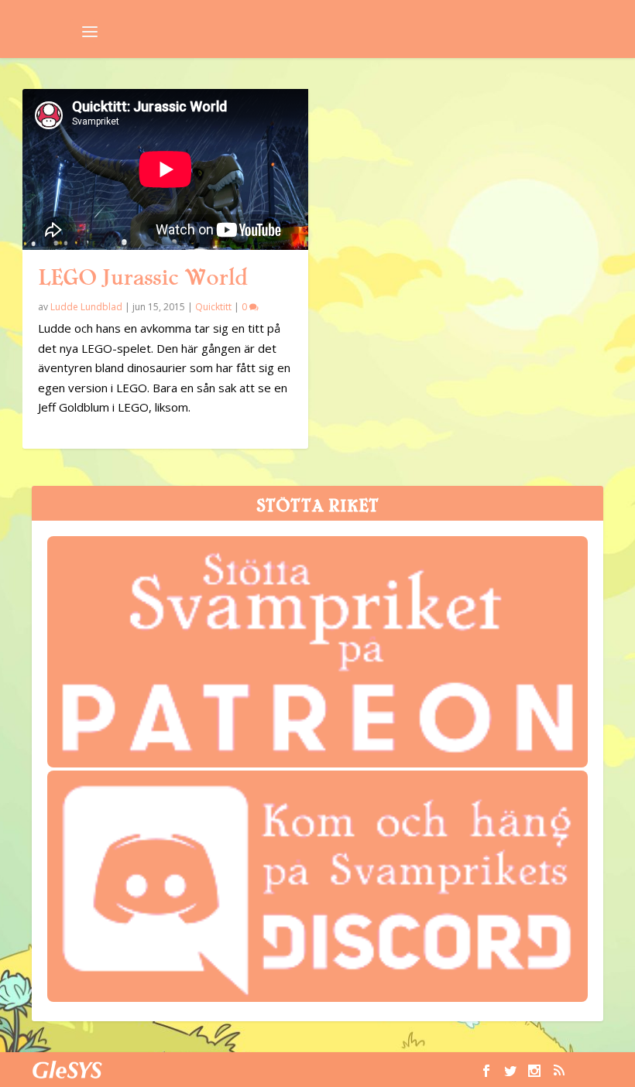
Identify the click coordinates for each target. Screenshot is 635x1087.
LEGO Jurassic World (143, 278)
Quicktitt (213, 306)
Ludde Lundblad (86, 306)
